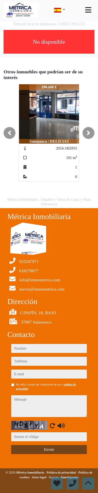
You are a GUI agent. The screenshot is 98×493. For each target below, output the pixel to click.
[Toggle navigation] (88, 9)
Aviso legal (39, 477)
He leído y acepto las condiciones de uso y (46, 386)
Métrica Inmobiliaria (30, 472)
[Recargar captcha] (52, 425)
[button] (9, 133)
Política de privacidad (62, 472)
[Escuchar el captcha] (61, 425)
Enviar (49, 449)
